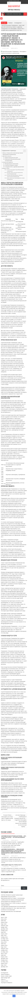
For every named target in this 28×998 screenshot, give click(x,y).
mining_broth (14, 48)
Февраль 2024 (4, 948)
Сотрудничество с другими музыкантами (14, 166)
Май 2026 (3, 920)
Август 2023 (4, 953)
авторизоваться (5, 880)
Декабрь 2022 (4, 958)
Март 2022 (3, 965)
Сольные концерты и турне (11, 165)
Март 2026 (3, 924)
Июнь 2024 (3, 942)
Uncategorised (4, 972)
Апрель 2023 (4, 957)
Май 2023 (3, 955)
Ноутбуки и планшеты (6, 982)
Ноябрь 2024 (4, 937)
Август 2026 (4, 917)
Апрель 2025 (4, 934)
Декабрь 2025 (4, 929)
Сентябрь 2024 (5, 940)
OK (14, 996)
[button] (24, 151)
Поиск (2, 885)
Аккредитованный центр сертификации (11, 911)
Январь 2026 (4, 927)
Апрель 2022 (4, 963)
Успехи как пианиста (8, 162)
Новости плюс (4, 981)
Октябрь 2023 (4, 952)
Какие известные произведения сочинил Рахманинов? (15, 178)
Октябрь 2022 (4, 961)
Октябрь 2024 (4, 938)
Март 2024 (3, 947)
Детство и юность (7, 156)
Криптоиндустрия (5, 977)
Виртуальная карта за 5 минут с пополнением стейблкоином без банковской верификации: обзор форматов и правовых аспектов (12, 899)
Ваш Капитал (14, 6)
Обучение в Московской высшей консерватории (12, 160)
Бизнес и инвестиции (6, 976)
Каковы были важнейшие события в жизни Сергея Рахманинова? (15, 176)
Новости (3, 979)
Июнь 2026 (3, 919)
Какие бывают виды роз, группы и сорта (11, 865)
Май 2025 (3, 932)
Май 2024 (3, 943)
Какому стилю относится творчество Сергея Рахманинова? (15, 173)
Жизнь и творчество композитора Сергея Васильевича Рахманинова (13, 153)
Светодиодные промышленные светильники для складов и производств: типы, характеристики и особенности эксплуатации (13, 908)
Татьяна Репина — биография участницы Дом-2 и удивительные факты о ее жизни (7, 817)
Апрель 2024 (4, 945)
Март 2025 (3, 935)
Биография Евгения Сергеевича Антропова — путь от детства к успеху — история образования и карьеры (13, 837)
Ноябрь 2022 (4, 960)
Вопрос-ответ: (6, 168)
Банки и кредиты (5, 974)
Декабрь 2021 (4, 966)
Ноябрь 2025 (4, 930)
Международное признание (11, 163)
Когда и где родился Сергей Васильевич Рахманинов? (15, 170)
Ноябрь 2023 (4, 950)
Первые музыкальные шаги (11, 157)
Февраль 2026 (4, 925)
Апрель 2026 (4, 922)
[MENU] (1, 18)
